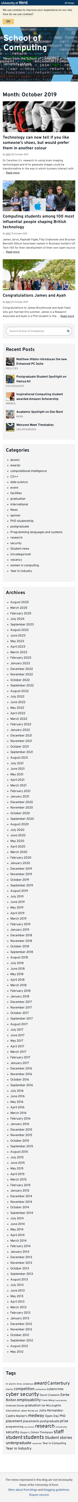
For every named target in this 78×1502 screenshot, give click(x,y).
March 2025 (18, 608)
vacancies (37, 1443)
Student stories (58, 1437)
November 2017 (21, 1008)
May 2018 (16, 974)
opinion (15, 516)
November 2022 (21, 675)
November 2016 (21, 1074)
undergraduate (18, 1443)
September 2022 (22, 686)
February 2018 (20, 991)
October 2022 (20, 680)
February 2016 (20, 1119)
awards (15, 466)
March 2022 (18, 719)
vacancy (16, 560)
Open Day (52, 1416)
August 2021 (19, 758)
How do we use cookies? (18, 14)
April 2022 (17, 713)
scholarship (61, 1427)
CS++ (14, 477)
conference (40, 1389)
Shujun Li (25, 1432)
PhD (62, 1416)
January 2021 (19, 797)
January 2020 (20, 863)
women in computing (24, 566)
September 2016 (21, 1085)
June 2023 (17, 636)
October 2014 (19, 1208)
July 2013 (17, 1285)
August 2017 (19, 1024)
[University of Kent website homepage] (15, 3)
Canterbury (58, 1383)
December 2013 (21, 1257)
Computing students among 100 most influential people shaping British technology (38, 222)
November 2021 (21, 741)
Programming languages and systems (36, 532)
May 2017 (16, 1041)
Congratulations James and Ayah (34, 295)
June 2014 (17, 1224)
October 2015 (19, 1141)
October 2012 (19, 1335)
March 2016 (18, 1113)
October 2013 (19, 1269)
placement (14, 1421)
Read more (13, 173)
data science (19, 482)
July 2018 (17, 963)
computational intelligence (28, 471)
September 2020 (22, 819)
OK (8, 21)
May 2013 (16, 1296)
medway (36, 1416)
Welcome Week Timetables (35, 425)
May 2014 (17, 1230)
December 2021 (21, 736)
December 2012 (21, 1324)
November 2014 (21, 1202)
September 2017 (21, 1019)
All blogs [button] (69, 2)
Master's (21, 1416)
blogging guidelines (56, 1489)
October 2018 (19, 947)
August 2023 (19, 630)
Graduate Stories (15, 1405)
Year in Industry (21, 571)
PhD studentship (22, 521)
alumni (15, 460)
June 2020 (18, 836)
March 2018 (18, 985)
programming (14, 1427)
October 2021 (19, 747)
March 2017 (18, 1052)
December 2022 (21, 669)
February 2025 (20, 614)
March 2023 (18, 652)
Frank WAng (48, 1400)
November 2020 (21, 808)
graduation (18, 499)
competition (24, 1389)
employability (29, 1400)
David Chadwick (50, 1395)
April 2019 (17, 913)
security (16, 543)
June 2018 (17, 969)
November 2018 (21, 941)
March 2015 (18, 1180)
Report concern (39, 1494)
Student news (19, 549)
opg (8, 154)
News (14, 510)
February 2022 (20, 725)
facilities (16, 493)
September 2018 (21, 952)
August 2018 (19, 958)
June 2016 (17, 1096)
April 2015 (17, 1174)
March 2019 (18, 919)
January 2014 (19, 1252)
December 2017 (21, 1002)
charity (9, 1389)
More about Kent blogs (22, 1489)
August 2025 (19, 602)
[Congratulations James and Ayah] (39, 283)
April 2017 (17, 1047)
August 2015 (19, 1152)
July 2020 (17, 830)
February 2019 (20, 924)
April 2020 (17, 847)
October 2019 (19, 880)
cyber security (22, 1394)
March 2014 (18, 1241)
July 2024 (17, 619)
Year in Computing (54, 1443)
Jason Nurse (27, 1410)
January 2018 (19, 997)
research (16, 538)
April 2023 (17, 647)
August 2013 (19, 1280)
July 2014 (17, 1219)
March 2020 (18, 852)
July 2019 (17, 897)
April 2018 (17, 980)
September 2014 (21, 1213)
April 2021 (17, 780)
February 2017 (20, 1058)
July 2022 (17, 697)
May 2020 (17, 841)
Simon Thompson (42, 1432)
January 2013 (19, 1319)
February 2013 (20, 1313)
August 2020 (19, 824)
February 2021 (20, 791)
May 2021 (16, 775)
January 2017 (19, 1063)
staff (59, 1432)
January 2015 (19, 1191)
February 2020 (20, 858)
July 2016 (17, 1091)
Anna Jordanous (25, 1384)
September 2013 (21, 1274)
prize (64, 1421)
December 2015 (21, 1130)
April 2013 (17, 1302)
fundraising (61, 1400)
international (19, 505)
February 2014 (20, 1246)
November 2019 (21, 874)
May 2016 (16, 1102)
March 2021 (18, 786)
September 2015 (21, 1147)
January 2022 (20, 730)
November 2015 (21, 1135)
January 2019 (19, 930)
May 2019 (16, 908)
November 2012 (21, 1330)
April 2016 (17, 1108)
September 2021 (21, 752)
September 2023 (22, 625)
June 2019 (17, 902)
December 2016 (21, 1069)
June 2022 (17, 702)
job (36, 1410)
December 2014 (21, 1196)
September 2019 (21, 886)
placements (31, 1421)
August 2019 (19, 891)
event (14, 488)
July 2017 (16, 1030)
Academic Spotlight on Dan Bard (39, 412)
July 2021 (17, 764)
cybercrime (55, 1389)
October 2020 (20, 813)
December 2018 (21, 936)
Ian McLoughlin (51, 1405)
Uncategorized (20, 554)
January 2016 (19, 1124)
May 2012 (16, 1352)
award (40, 1383)
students (33, 1437)
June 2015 (17, 1163)
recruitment (29, 1427)
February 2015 (20, 1185)
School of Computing (25, 43)
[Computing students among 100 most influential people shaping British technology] (39, 207)
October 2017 (19, 1013)
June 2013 (17, 1291)
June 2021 (17, 769)
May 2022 (17, 708)
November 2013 (21, 1263)
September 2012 (21, 1341)
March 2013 (18, 1307)
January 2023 (20, 664)
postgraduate (19, 527)
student (14, 1438)
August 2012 (19, 1346)
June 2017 (17, 1036)
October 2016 (19, 1080)
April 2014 (17, 1235)
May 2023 (17, 641)
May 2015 (17, 1169)
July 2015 (17, 1158)
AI (7, 1384)
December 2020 (21, 802)
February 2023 (20, 658)
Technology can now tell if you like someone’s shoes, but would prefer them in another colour (36, 143)
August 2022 (19, 691)
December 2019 (21, 869)
